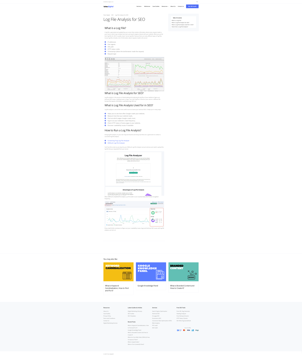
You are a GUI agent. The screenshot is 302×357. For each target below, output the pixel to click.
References (147, 6)
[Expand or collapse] (194, 18)
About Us (173, 6)
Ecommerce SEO (156, 318)
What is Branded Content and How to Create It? (182, 286)
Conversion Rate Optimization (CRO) (162, 320)
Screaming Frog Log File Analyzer (118, 141)
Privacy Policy (107, 316)
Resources (164, 6)
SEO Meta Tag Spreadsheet (184, 320)
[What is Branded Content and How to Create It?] (183, 271)
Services (139, 6)
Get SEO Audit (192, 6)
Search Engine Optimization (159, 311)
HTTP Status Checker (182, 318)
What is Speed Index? (133, 342)
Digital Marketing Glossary (135, 311)
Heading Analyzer (181, 313)
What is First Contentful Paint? (136, 344)
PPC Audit (155, 325)
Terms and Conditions (109, 318)
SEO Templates (132, 316)
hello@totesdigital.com (108, 1)
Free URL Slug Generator (183, 311)
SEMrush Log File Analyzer (116, 143)
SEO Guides (131, 313)
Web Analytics (156, 323)
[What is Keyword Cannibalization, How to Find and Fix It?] (118, 271)
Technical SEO (156, 313)
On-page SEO (155, 316)
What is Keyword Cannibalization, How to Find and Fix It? (117, 288)
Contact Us (181, 6)
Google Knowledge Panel (148, 285)
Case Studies (155, 6)
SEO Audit (155, 328)
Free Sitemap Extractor (183, 316)
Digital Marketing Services (110, 323)
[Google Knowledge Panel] (151, 271)
